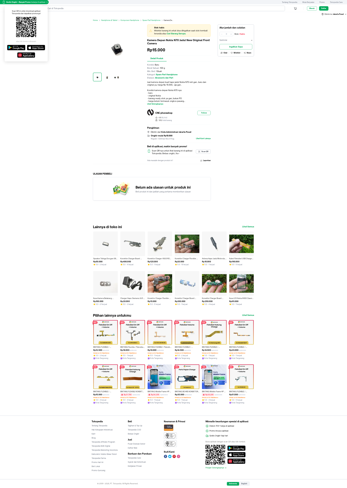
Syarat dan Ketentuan (137, 462)
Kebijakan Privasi (135, 466)
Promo (322, 2)
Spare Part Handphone (151, 20)
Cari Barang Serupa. (176, 33)
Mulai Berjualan (308, 2)
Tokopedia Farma (99, 458)
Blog (94, 438)
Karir (93, 434)
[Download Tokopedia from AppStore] (236, 454)
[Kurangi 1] (221, 34)
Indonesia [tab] (233, 484)
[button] (334, 14)
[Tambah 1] (231, 34)
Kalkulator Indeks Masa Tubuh (104, 454)
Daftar (323, 8)
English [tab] (244, 484)
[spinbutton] (226, 34)
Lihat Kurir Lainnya (203, 138)
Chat (225, 53)
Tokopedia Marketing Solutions (105, 450)
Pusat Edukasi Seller (136, 444)
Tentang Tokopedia (289, 2)
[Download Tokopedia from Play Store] (236, 448)
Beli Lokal (96, 466)
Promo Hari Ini (97, 462)
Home (95, 20)
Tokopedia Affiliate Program (103, 442)
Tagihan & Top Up (135, 426)
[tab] (157, 58)
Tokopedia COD (134, 430)
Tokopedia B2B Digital (101, 446)
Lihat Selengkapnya (155, 104)
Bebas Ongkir (133, 434)
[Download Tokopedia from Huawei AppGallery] (236, 461)
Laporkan (207, 160)
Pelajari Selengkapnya (214, 468)
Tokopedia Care (336, 2)
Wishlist (237, 53)
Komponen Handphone (130, 20)
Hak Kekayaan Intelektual (102, 430)
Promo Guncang (98, 470)
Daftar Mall (132, 448)
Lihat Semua (248, 227)
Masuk (312, 8)
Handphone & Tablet (109, 20)
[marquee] (179, 30)
